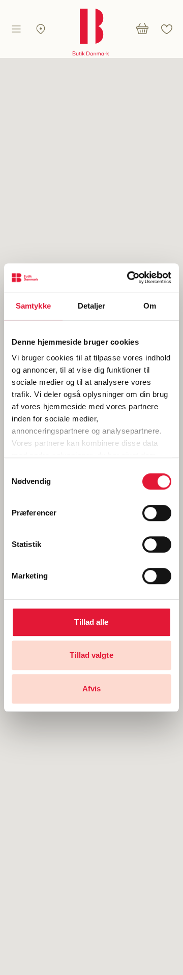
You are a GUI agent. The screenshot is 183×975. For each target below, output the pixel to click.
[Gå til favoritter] (167, 29)
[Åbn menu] (16, 29)
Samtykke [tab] (33, 305)
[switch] (156, 513)
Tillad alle (91, 622)
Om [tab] (149, 305)
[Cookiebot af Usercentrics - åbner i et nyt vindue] (129, 277)
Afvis (91, 688)
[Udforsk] (40, 29)
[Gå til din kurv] (142, 29)
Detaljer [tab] (92, 305)
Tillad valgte (91, 655)
